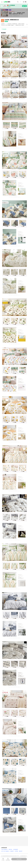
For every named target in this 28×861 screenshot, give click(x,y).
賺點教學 (12, 851)
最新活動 (10, 849)
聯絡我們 (20, 851)
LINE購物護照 (15, 849)
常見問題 (16, 851)
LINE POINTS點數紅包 (5, 851)
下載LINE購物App (4, 849)
